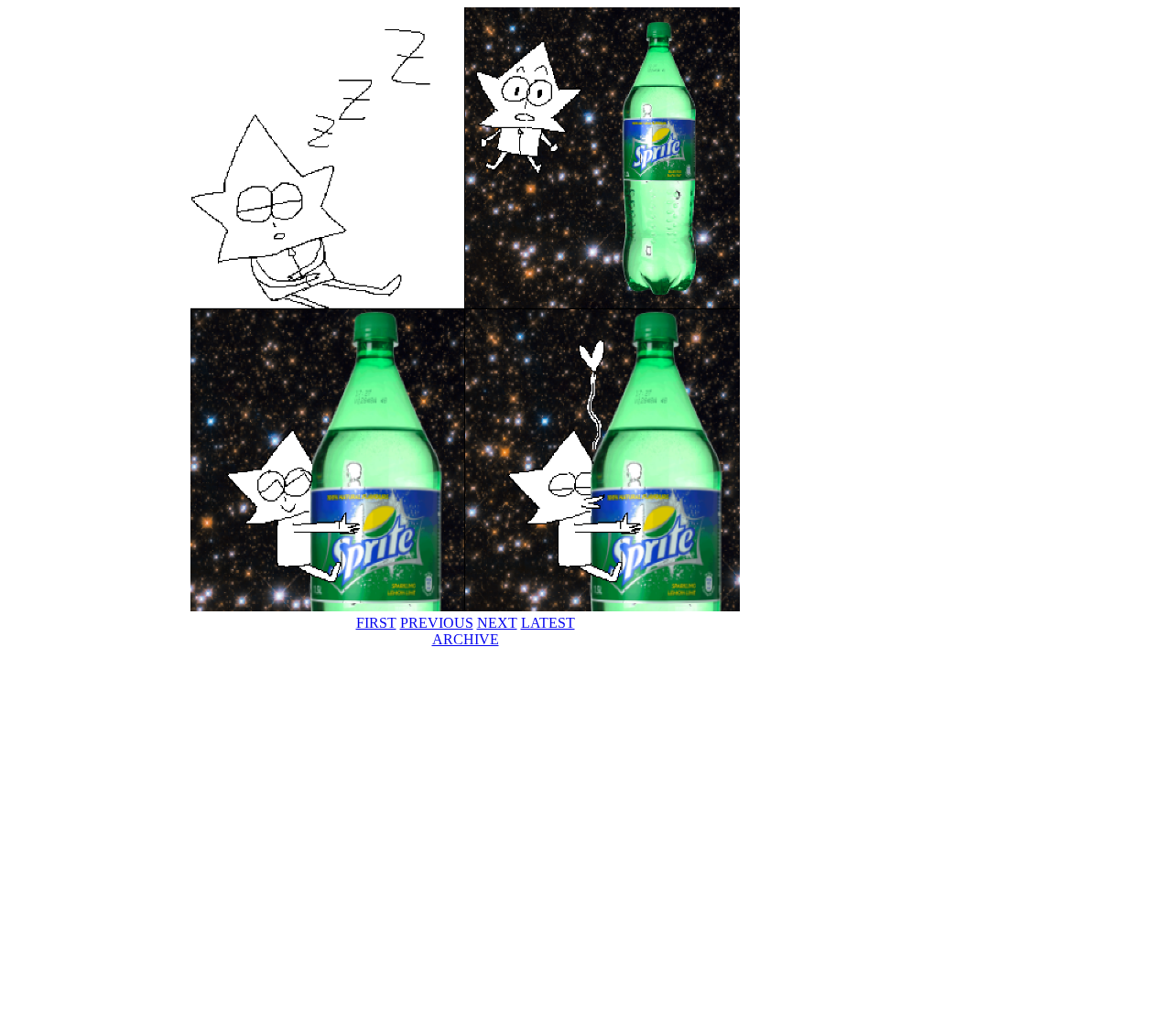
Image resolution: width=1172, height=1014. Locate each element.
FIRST (376, 623)
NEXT (497, 623)
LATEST (548, 623)
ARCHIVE (465, 639)
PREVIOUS (436, 623)
